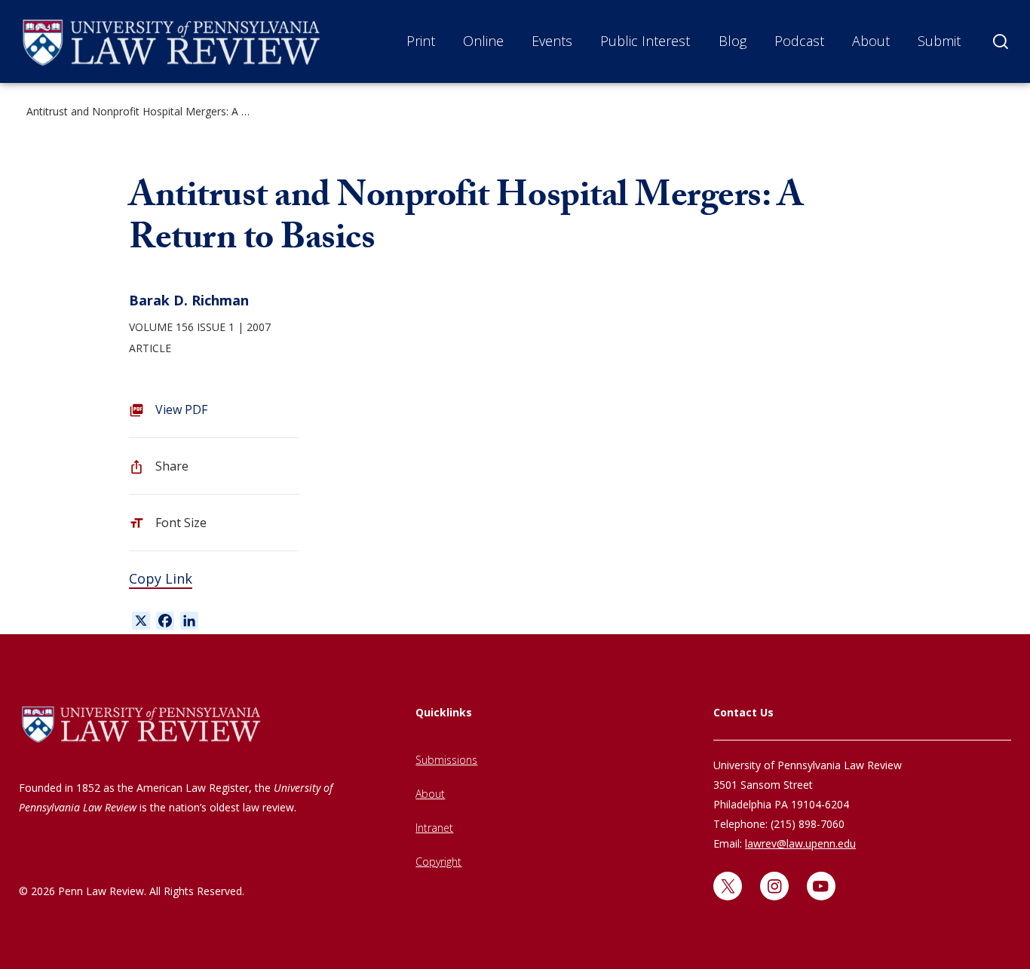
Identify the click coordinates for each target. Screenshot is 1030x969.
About (871, 41)
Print (420, 41)
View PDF (181, 409)
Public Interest (645, 41)
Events (552, 41)
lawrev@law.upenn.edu (800, 843)
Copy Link (160, 578)
